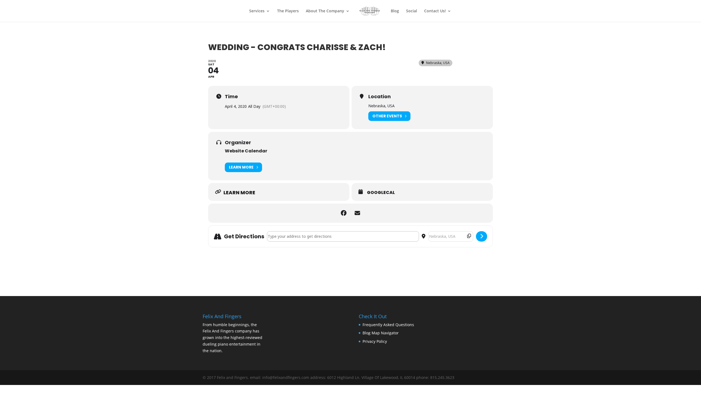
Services (257, 11)
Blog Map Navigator (381, 332)
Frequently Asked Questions (388, 324)
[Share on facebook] (343, 213)
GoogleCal (381, 192)
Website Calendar (246, 151)
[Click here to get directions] (481, 236)
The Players (288, 11)
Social (411, 11)
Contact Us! (435, 11)
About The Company (325, 11)
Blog (395, 11)
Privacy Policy (375, 341)
